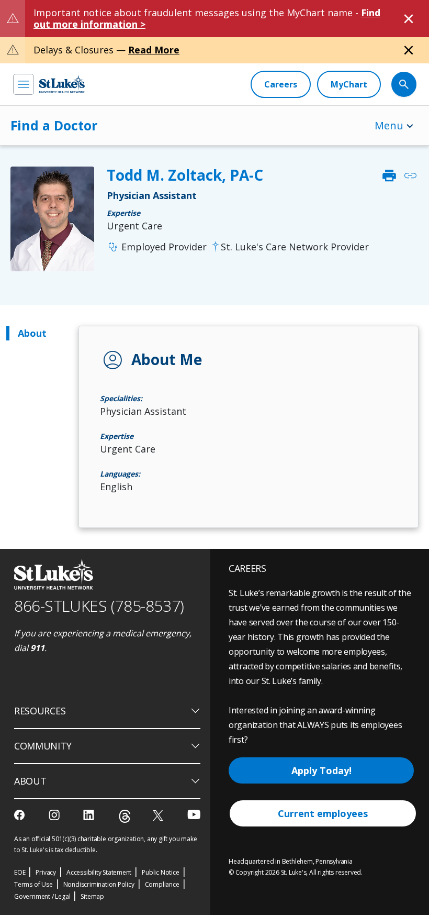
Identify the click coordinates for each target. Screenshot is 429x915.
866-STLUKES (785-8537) (99, 605)
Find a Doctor (53, 125)
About (32, 333)
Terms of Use (33, 884)
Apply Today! (321, 770)
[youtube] (193, 814)
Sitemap (92, 896)
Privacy (46, 872)
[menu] (23, 84)
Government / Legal (42, 896)
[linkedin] (89, 815)
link (410, 175)
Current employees (323, 813)
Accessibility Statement (98, 872)
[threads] (124, 816)
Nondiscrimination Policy (98, 884)
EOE (19, 872)
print (389, 175)
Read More (153, 49)
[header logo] (62, 84)
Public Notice (160, 872)
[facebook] (20, 815)
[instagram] (55, 815)
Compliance (162, 884)
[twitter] (159, 815)
